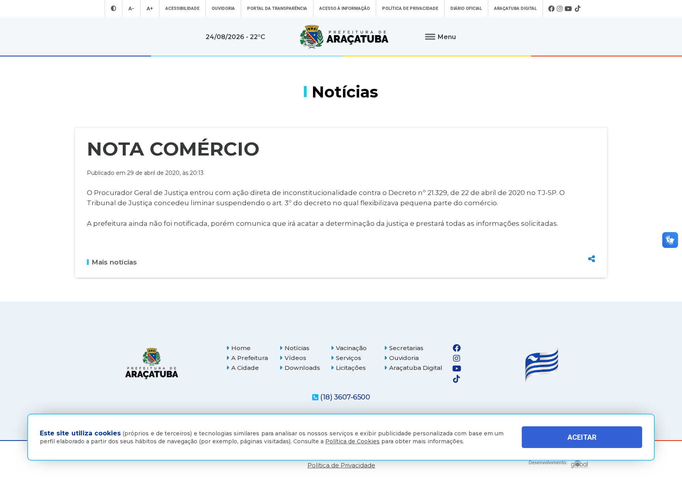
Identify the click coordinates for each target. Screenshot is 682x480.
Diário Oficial (466, 8)
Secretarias (406, 348)
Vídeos (295, 358)
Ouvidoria (223, 8)
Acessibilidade (182, 8)
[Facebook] (551, 9)
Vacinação (351, 348)
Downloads (302, 367)
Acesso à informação (344, 8)
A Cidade (245, 367)
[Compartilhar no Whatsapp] (591, 244)
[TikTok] (577, 9)
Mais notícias (114, 262)
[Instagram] (560, 9)
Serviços (348, 358)
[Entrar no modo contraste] (113, 8)
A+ (149, 8)
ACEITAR (582, 437)
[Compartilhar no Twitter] (591, 230)
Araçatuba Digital (515, 8)
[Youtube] (568, 9)
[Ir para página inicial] (344, 37)
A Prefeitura (249, 358)
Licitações (351, 367)
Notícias (297, 348)
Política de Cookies (352, 441)
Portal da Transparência (277, 8)
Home (241, 348)
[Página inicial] (151, 363)
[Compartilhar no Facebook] (591, 216)
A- (131, 8)
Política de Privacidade (410, 8)
